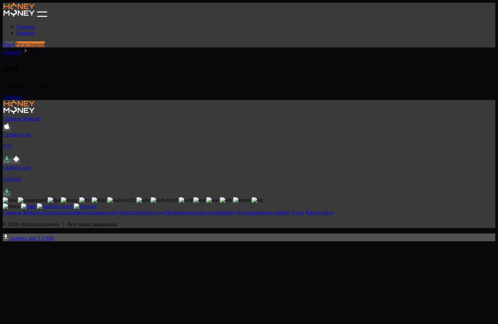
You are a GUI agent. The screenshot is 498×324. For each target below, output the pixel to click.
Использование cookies (263, 212)
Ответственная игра (141, 212)
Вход (8, 44)
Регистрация (30, 44)
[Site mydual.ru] (19, 15)
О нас (297, 212)
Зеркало (25, 33)
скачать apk (31, 238)
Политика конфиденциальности (79, 212)
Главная (25, 26)
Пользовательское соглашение (200, 212)
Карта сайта (319, 212)
